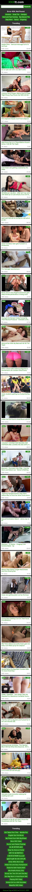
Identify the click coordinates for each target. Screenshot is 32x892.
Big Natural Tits (24, 17)
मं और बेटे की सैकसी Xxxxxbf (16, 856)
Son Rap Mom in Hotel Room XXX (16, 876)
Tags (10, 890)
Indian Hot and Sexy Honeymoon (16, 865)
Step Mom (9, 19)
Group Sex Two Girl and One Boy (16, 873)
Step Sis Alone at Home (16, 850)
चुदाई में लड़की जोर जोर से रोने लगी (16, 859)
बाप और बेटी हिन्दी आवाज (16, 847)
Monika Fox (24, 832)
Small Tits (16, 14)
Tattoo (16, 19)
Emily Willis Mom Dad (16, 862)
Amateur (8, 14)
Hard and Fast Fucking (10, 17)
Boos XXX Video (16, 841)
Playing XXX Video (16, 879)
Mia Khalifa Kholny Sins (16, 870)
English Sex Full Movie (16, 835)
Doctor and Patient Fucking (16, 844)
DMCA (15, 890)
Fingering (23, 19)
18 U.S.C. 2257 (24, 890)
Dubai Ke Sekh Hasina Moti (16, 868)
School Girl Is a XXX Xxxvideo (16, 882)
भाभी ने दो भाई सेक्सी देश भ (16, 853)
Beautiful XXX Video (16, 885)
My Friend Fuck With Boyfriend (16, 838)
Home (5, 890)
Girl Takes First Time (11, 832)
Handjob (24, 14)
